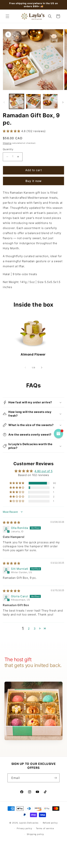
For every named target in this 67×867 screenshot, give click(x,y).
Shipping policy (35, 834)
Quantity (8, 149)
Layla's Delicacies (29, 822)
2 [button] (29, 628)
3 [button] (35, 628)
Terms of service (45, 828)
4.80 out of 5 (43, 471)
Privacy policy (24, 828)
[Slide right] (63, 102)
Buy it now (33, 181)
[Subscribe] (55, 777)
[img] (11, 522)
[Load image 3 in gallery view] (50, 101)
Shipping (7, 143)
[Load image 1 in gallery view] (16, 101)
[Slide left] (4, 102)
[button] (7, 16)
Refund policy (50, 822)
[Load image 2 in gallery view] (33, 101)
